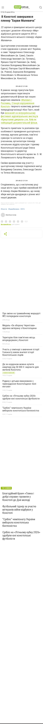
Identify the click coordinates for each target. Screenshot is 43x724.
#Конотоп (4, 209)
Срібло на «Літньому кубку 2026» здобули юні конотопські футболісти (21, 397)
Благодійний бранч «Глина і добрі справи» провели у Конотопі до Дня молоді (18, 497)
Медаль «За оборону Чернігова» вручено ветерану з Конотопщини (19, 327)
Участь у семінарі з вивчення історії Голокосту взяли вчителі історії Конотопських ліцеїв (20, 352)
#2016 (22, 209)
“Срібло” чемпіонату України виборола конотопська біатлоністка (20, 409)
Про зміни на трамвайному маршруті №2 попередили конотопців (21, 315)
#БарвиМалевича (13, 209)
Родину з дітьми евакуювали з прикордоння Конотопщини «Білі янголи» (19, 384)
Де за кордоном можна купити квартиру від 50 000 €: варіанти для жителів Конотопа (20, 367)
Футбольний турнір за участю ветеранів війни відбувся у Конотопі (19, 509)
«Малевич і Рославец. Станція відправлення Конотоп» (17, 103)
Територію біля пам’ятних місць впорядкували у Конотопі (18, 339)
